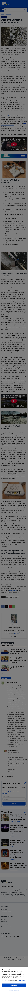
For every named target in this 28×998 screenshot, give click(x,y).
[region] (14, 982)
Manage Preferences (14, 990)
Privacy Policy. (21, 980)
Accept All (14, 985)
